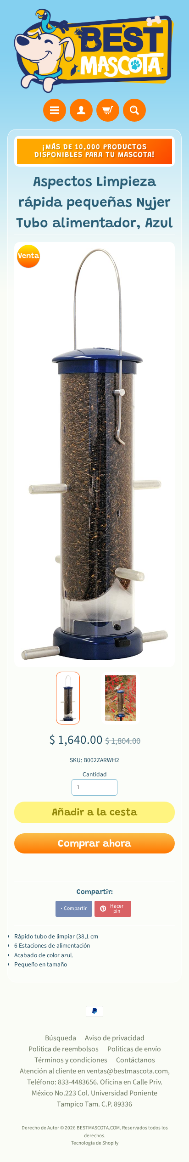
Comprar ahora (94, 844)
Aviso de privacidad (115, 1038)
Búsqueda (60, 1038)
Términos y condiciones (70, 1060)
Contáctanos (135, 1060)
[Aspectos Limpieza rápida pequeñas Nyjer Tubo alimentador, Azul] (68, 698)
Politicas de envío (134, 1049)
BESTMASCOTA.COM (98, 1127)
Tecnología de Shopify (94, 1143)
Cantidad (95, 774)
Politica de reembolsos (63, 1049)
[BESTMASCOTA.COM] (94, 50)
